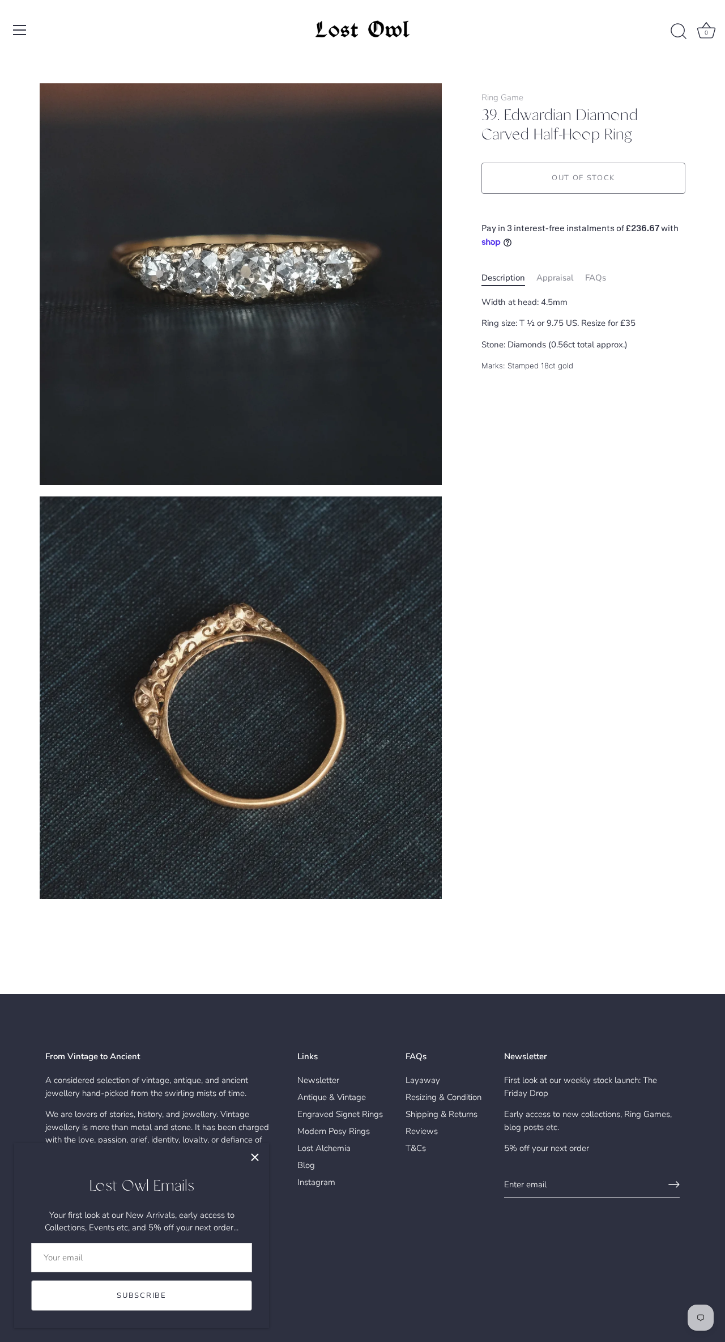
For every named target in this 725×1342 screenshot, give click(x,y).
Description (503, 277)
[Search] (678, 31)
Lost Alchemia (324, 1148)
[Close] (254, 1157)
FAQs (595, 277)
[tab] (508, 277)
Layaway (423, 1080)
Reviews (422, 1131)
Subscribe (141, 1295)
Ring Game (502, 97)
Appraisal (555, 277)
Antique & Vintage (331, 1097)
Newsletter (318, 1080)
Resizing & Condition (443, 1097)
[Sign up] (674, 1184)
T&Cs (416, 1148)
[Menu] (19, 30)
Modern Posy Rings (333, 1131)
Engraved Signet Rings (340, 1114)
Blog (306, 1165)
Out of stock (583, 178)
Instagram (316, 1182)
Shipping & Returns (441, 1114)
